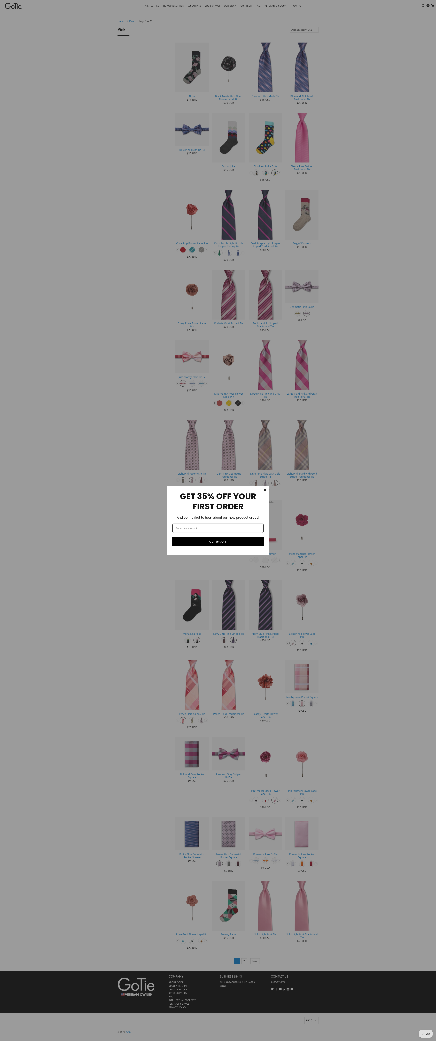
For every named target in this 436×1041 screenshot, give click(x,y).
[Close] (265, 490)
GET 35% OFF (218, 542)
